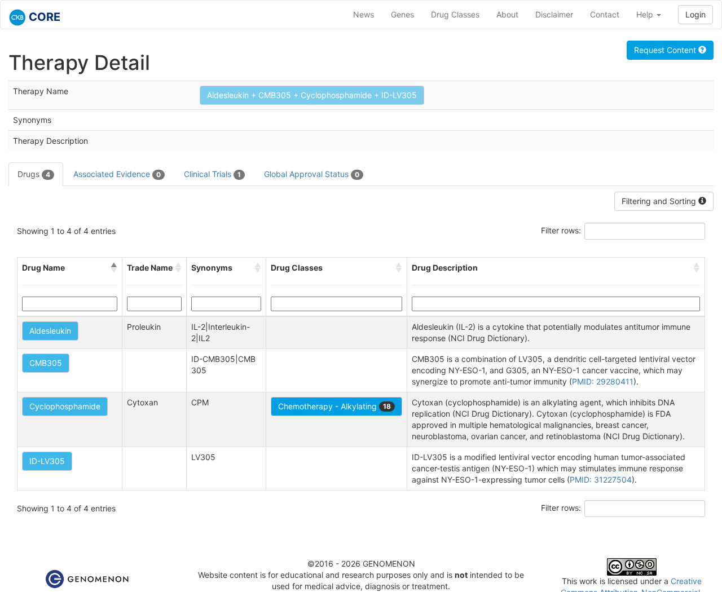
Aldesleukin (50, 330)
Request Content (666, 50)
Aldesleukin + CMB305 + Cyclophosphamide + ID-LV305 (312, 95)
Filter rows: (561, 230)
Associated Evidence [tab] (117, 174)
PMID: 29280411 (602, 381)
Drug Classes (455, 14)
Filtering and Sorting (660, 201)
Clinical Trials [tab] (212, 174)
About (507, 14)
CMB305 (45, 363)
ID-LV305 (47, 461)
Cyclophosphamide (64, 406)
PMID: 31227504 (601, 479)
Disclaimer (554, 14)
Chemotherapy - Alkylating (334, 406)
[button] (114, 267)
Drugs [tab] (33, 174)
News (363, 14)
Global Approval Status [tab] (311, 174)
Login (695, 14)
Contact (604, 14)
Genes (402, 14)
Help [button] (645, 14)
